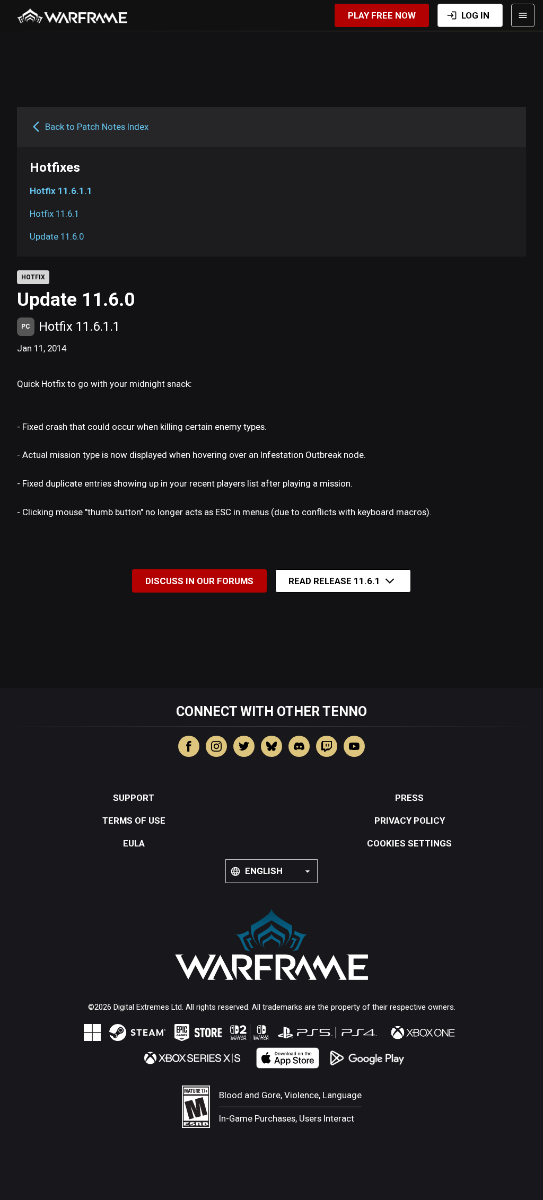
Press (409, 797)
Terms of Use (133, 820)
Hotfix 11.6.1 (54, 213)
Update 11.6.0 (57, 236)
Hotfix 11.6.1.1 (61, 191)
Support (133, 797)
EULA (134, 843)
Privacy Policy (409, 820)
